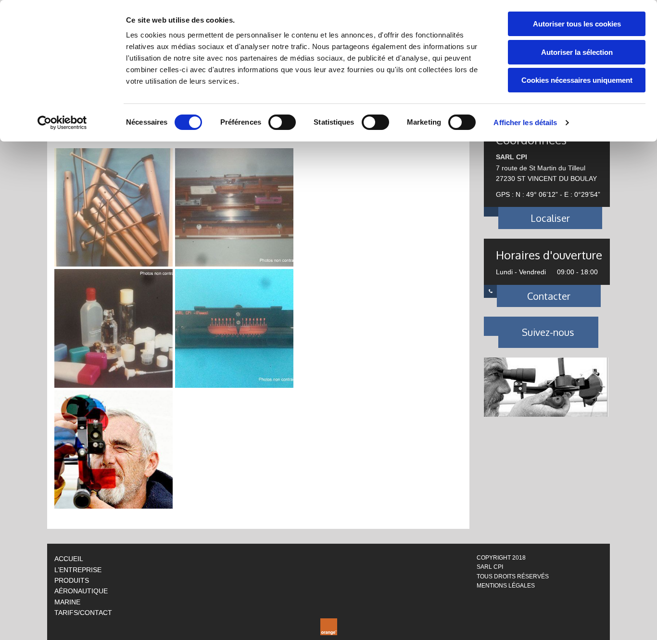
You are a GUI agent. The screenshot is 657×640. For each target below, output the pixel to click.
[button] (550, 218)
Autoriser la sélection (577, 52)
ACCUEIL (68, 559)
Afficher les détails (525, 122)
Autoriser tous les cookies (577, 24)
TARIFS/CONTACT (83, 612)
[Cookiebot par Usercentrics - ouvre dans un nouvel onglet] (62, 122)
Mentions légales (506, 585)
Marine (67, 602)
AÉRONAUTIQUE (81, 591)
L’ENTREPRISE (77, 570)
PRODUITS (71, 580)
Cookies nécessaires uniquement (576, 80)
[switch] (282, 122)
